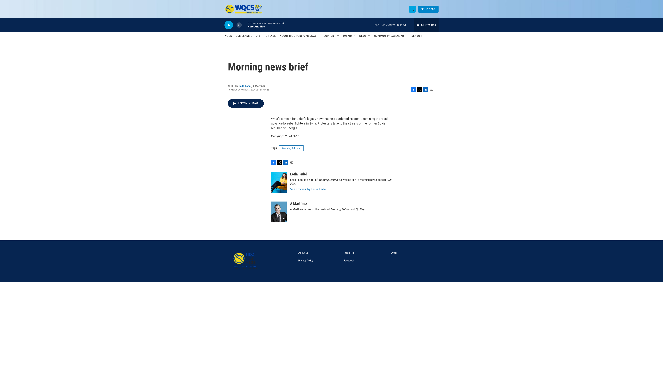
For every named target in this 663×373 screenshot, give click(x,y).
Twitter (393, 253)
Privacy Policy (305, 260)
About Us (303, 253)
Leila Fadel (245, 86)
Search (416, 36)
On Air (347, 36)
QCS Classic (244, 36)
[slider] (244, 25)
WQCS (228, 36)
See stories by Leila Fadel (308, 189)
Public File (349, 253)
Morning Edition (291, 148)
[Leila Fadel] (279, 182)
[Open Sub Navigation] (318, 36)
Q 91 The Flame (266, 36)
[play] (229, 25)
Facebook (349, 260)
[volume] (239, 25)
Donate (429, 9)
